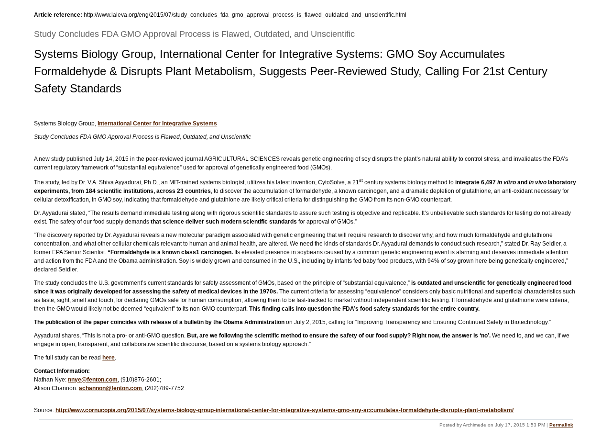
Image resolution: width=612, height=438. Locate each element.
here (108, 357)
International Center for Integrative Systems (157, 123)
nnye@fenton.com (93, 379)
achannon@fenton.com (110, 388)
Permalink (561, 424)
